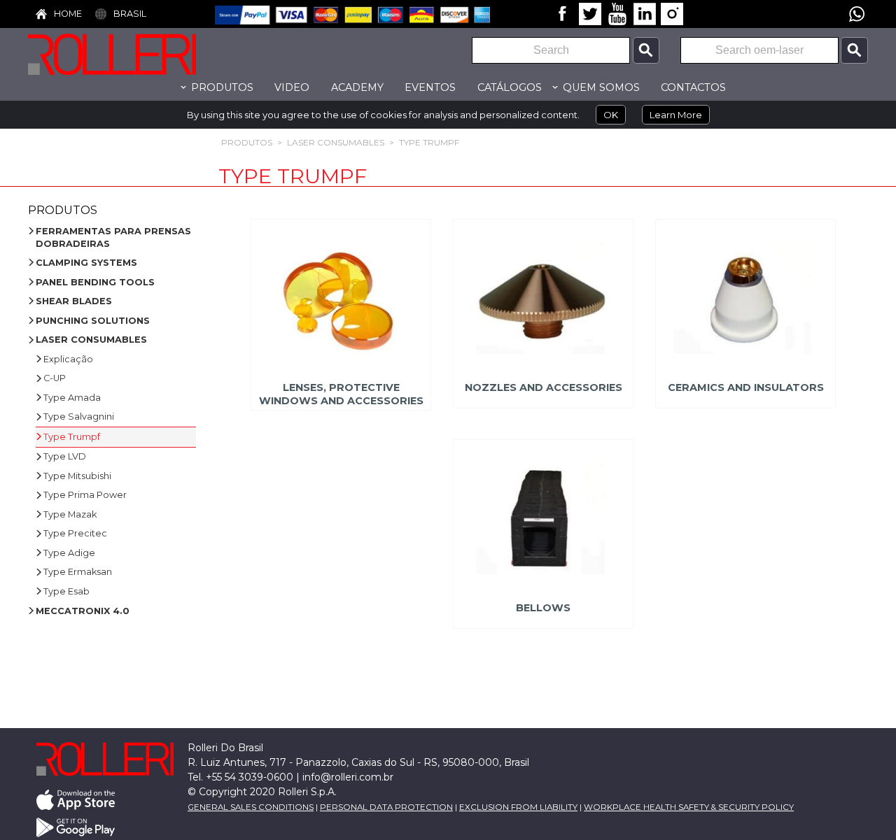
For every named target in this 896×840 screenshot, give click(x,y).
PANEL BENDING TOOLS (95, 282)
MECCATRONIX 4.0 (83, 611)
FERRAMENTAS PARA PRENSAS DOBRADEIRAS (113, 237)
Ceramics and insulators (746, 387)
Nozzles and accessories (543, 387)
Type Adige (69, 553)
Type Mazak (70, 514)
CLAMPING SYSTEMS (86, 262)
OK (610, 114)
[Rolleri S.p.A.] (133, 54)
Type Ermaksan (77, 572)
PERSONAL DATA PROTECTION (386, 807)
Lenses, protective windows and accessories (340, 394)
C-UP (54, 378)
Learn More (676, 114)
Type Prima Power (85, 495)
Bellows (543, 607)
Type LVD (64, 456)
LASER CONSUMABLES (335, 142)
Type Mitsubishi (77, 476)
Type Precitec (75, 533)
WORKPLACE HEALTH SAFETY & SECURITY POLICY (689, 807)
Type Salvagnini (78, 416)
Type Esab (66, 591)
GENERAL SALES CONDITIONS (251, 807)
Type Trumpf (429, 142)
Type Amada (72, 397)
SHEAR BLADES (74, 301)
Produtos (246, 142)
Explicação (68, 359)
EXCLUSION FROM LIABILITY (518, 807)
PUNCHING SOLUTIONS (93, 320)
